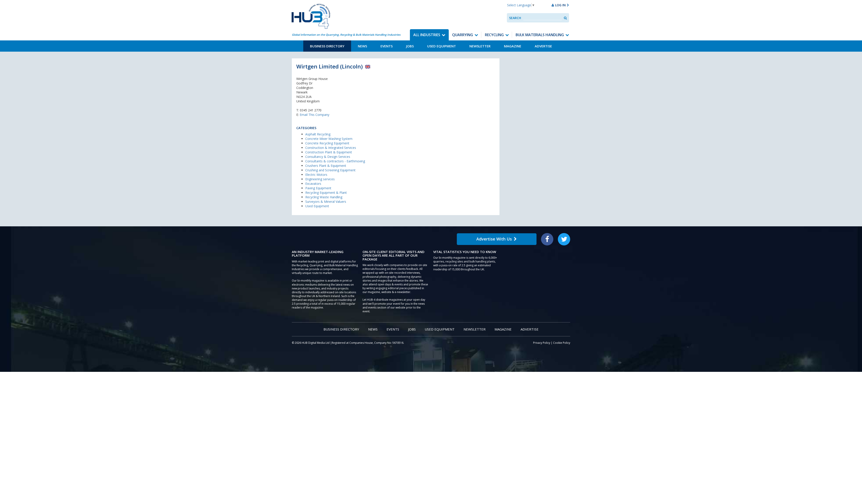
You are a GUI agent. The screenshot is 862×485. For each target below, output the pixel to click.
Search (515, 18)
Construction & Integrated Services (330, 148)
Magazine (512, 46)
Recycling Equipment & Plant (326, 192)
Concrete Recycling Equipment (327, 143)
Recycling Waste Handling (323, 197)
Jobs (410, 46)
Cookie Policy (561, 343)
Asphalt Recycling (317, 134)
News (362, 46)
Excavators (313, 183)
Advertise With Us (494, 239)
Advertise (543, 46)
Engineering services (320, 179)
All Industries (426, 34)
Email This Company (314, 114)
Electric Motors (316, 174)
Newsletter (479, 46)
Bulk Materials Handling (540, 34)
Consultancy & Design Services (327, 156)
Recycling (494, 34)
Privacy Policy (541, 343)
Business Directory (327, 46)
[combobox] (542, 17)
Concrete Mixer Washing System (328, 139)
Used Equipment (441, 46)
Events (386, 46)
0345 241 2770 (310, 110)
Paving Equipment (318, 188)
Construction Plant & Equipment (328, 152)
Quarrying (462, 34)
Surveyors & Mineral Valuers (325, 201)
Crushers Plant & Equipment (325, 165)
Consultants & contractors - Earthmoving (335, 161)
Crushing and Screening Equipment (330, 170)
